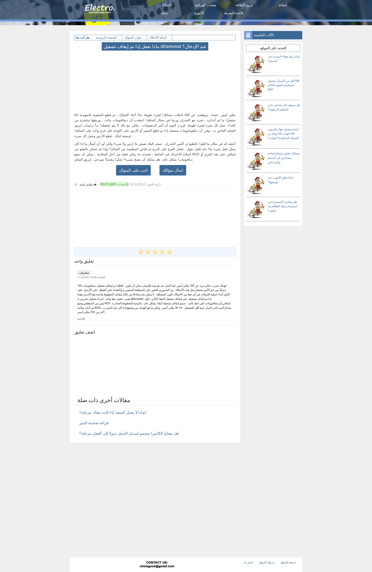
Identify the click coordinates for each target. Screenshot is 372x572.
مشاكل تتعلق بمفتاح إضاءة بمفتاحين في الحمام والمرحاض (284, 158)
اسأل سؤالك (173, 170)
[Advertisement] (155, 77)
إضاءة (283, 5)
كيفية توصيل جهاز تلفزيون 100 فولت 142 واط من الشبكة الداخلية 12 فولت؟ (283, 133)
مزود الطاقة (244, 5)
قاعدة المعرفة (233, 13)
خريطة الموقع (267, 562)
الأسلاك (166, 5)
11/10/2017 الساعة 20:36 (91, 277)
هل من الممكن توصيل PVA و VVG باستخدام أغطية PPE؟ (283, 85)
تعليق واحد (86, 184)
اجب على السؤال (133, 170)
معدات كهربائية (205, 5)
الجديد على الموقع (273, 48)
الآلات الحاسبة (264, 35)
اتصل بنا (248, 562)
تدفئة (164, 13)
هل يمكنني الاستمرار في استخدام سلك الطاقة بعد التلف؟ (282, 206)
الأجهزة (199, 13)
